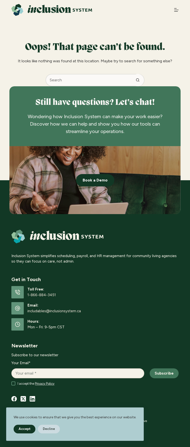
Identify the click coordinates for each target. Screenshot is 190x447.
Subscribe (164, 373)
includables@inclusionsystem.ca (54, 311)
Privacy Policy (44, 383)
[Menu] (176, 10)
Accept (24, 429)
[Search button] (138, 80)
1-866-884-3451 (41, 295)
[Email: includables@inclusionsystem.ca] (17, 308)
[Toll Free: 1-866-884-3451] (17, 292)
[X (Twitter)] (23, 399)
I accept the (36, 383)
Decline (49, 429)
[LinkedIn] (32, 399)
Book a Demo (95, 180)
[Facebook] (14, 399)
